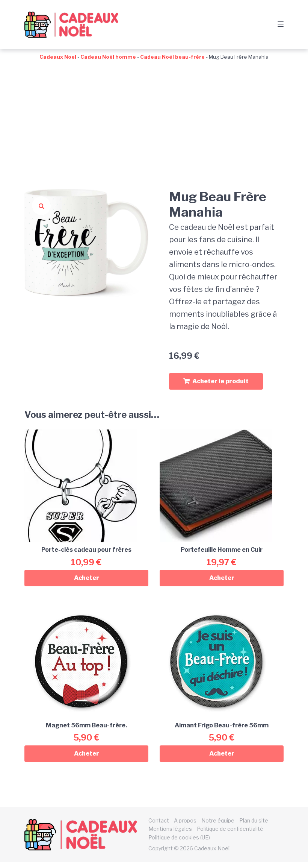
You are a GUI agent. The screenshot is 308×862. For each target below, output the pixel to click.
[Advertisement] (154, 117)
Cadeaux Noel (57, 57)
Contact (158, 820)
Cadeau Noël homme (108, 57)
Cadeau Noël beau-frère (172, 57)
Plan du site (253, 820)
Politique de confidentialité (230, 829)
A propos (185, 820)
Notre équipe (217, 820)
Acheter (86, 577)
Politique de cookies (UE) (179, 837)
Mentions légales (170, 829)
